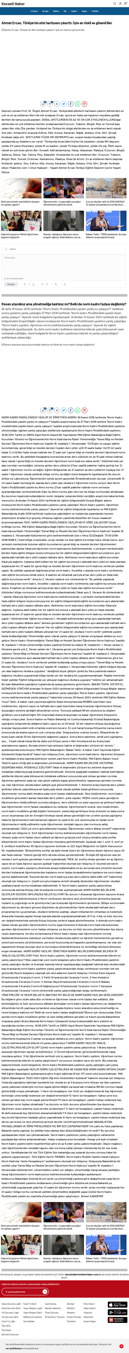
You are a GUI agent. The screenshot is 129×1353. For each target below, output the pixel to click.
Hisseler (71, 1312)
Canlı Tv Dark (29, 1303)
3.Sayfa (34, 11)
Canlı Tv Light (8, 1321)
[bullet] (47, 284)
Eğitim (74, 11)
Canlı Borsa (50, 1303)
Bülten (56, 11)
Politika (95, 11)
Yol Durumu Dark (10, 1316)
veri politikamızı (13, 1348)
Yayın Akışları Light (32, 1308)
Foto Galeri (89, 1303)
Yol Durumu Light (10, 1312)
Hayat (84, 11)
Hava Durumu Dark (11, 1308)
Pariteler (71, 1321)
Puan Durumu (52, 1312)
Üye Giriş (6, 1325)
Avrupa (45, 11)
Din (65, 11)
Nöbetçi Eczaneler (32, 1316)
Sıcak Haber (90, 1321)
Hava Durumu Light (11, 1303)
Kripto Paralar (74, 1316)
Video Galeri (90, 1308)
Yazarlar (88, 1312)
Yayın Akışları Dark (32, 1312)
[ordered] (42, 284)
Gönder (11, 284)
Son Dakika (29, 1321)
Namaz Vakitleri (53, 1308)
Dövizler (71, 1308)
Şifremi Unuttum (10, 1334)
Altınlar (70, 1303)
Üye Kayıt (6, 1330)
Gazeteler (89, 1316)
